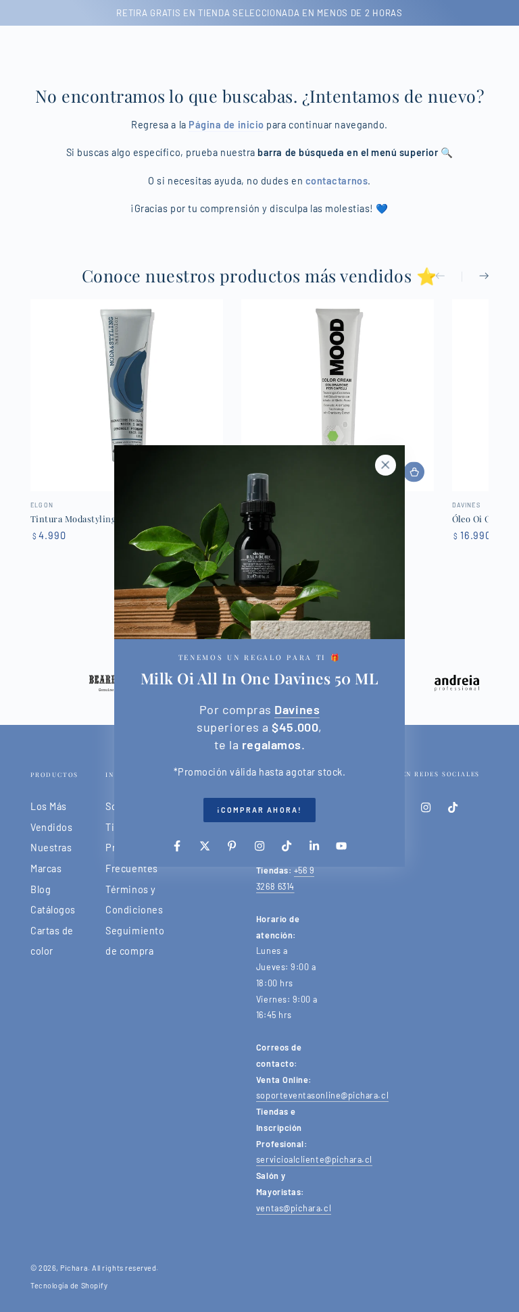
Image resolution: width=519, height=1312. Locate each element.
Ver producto (413, 471)
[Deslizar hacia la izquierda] (448, 277)
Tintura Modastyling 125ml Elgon (99, 518)
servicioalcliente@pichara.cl (314, 1159)
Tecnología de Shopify (68, 1285)
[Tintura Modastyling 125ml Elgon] (126, 395)
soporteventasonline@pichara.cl (322, 1095)
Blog (40, 889)
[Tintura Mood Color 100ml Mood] (337, 395)
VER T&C (154, 13)
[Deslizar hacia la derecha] (475, 277)
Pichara (74, 1267)
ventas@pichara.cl (293, 1208)
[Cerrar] (385, 464)
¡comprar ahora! (259, 809)
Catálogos (53, 909)
